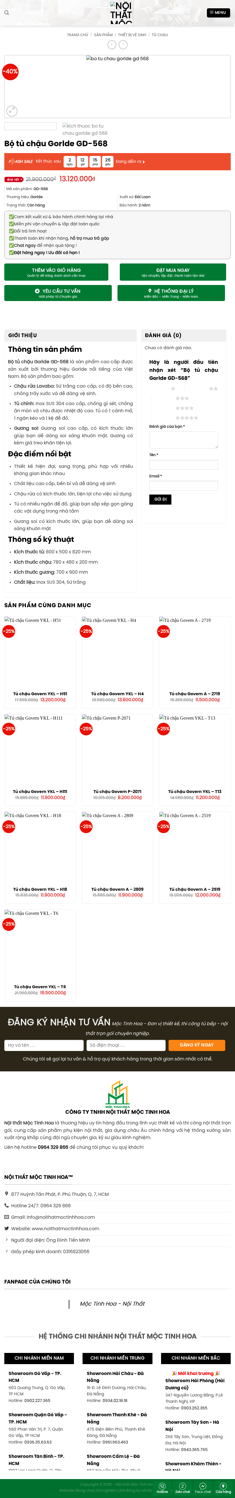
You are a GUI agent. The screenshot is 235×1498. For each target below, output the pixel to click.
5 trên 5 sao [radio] (163, 417)
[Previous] (18, 86)
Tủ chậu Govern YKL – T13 (195, 792)
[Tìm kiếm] (6, 12)
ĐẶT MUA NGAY (173, 270)
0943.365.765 (194, 1450)
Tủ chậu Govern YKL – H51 (40, 694)
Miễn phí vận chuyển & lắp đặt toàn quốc (54, 224)
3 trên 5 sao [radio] (163, 398)
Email (155, 476)
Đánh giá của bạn (167, 427)
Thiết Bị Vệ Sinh (132, 35)
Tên (153, 455)
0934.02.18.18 (115, 1401)
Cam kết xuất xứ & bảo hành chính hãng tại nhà (61, 217)
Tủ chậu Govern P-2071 (117, 792)
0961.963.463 (115, 1442)
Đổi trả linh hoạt (28, 231)
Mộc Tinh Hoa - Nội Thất (112, 1304)
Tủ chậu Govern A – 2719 (194, 694)
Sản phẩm (103, 35)
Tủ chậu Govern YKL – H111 (40, 792)
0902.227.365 (37, 1401)
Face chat (203, 1492)
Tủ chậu (160, 35)
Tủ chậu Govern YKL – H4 (117, 694)
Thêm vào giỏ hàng (56, 270)
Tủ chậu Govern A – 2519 (194, 889)
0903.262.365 (194, 1408)
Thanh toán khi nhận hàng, (59, 238)
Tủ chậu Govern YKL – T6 (40, 987)
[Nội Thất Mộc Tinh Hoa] (117, 13)
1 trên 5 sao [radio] (158, 388)
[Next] (217, 86)
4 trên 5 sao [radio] (163, 408)
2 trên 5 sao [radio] (197, 388)
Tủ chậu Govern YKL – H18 (40, 889)
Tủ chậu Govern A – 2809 (117, 889)
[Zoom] (11, 111)
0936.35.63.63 (38, 1442)
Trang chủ (77, 35)
